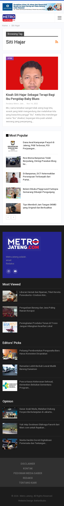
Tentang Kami (28, 482)
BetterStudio (40, 501)
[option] (32, 178)
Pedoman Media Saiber (27, 473)
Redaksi (28, 478)
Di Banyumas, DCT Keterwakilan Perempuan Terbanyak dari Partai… (39, 176)
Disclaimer (28, 463)
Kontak (28, 468)
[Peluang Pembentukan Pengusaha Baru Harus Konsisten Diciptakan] (10, 354)
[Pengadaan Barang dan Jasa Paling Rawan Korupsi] (10, 311)
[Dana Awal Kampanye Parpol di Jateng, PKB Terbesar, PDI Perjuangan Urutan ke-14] (13, 146)
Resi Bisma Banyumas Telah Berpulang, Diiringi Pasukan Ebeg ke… (39, 161)
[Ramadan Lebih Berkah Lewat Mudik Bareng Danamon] (10, 370)
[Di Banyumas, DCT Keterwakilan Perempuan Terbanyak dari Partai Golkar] (13, 177)
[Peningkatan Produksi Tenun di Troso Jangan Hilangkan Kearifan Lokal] (10, 327)
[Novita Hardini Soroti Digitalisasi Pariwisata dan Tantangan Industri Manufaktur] (10, 444)
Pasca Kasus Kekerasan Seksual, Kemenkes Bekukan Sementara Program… (36, 384)
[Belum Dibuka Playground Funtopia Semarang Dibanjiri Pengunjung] (13, 193)
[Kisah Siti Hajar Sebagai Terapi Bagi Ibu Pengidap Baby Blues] (32, 73)
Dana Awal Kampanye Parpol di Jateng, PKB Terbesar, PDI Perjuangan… (38, 145)
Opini (10, 58)
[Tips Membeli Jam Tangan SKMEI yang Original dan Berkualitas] (13, 208)
